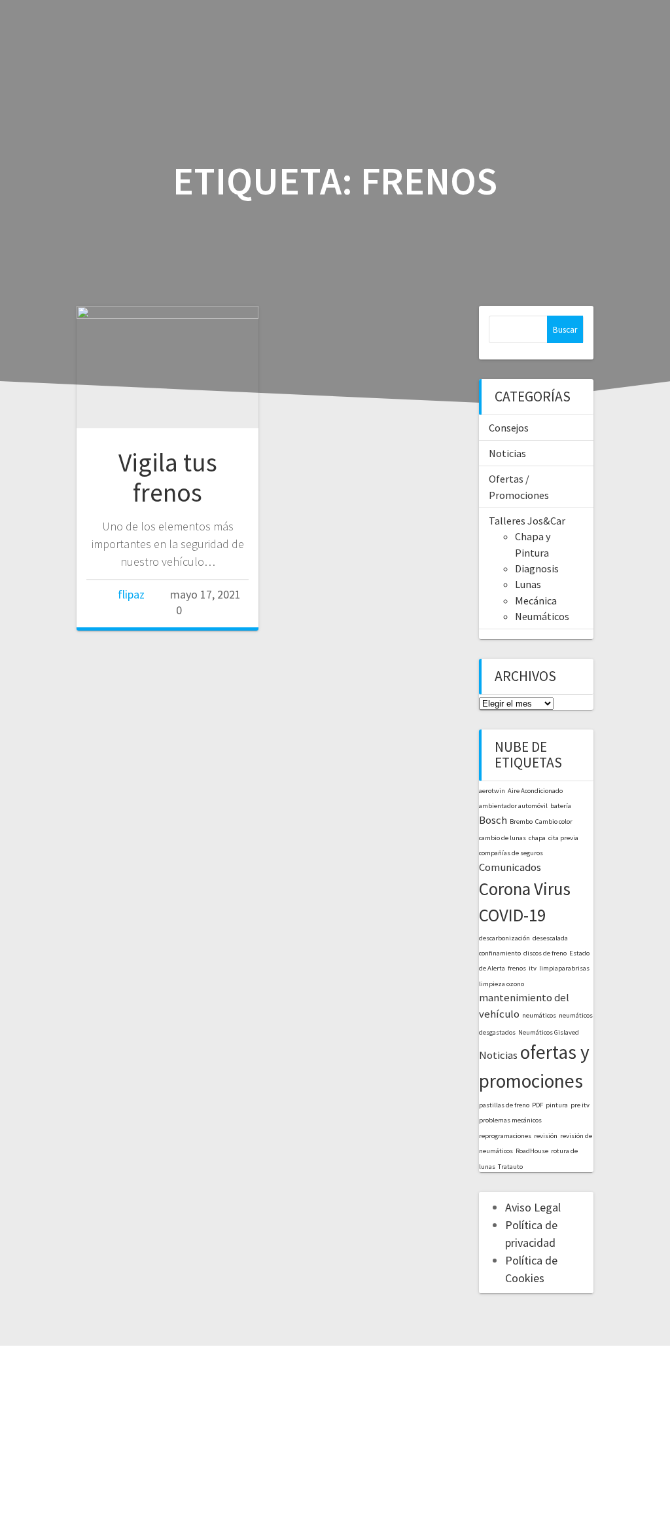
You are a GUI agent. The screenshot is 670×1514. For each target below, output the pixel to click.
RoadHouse (532, 1151)
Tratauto (510, 1166)
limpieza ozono (501, 984)
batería (560, 806)
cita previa (563, 838)
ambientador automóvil (513, 806)
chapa (537, 838)
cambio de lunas (502, 838)
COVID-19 (512, 915)
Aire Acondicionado (535, 790)
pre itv (580, 1105)
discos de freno (545, 953)
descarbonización (504, 938)
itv (533, 968)
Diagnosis (537, 568)
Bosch (493, 820)
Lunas (528, 584)
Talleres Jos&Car (527, 520)
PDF (537, 1105)
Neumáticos (542, 616)
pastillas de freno (504, 1105)
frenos (517, 968)
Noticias (507, 453)
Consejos (509, 427)
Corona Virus (525, 888)
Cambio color (554, 821)
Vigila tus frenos (167, 477)
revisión (545, 1136)
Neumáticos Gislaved (548, 1032)
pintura (557, 1105)
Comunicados (510, 867)
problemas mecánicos (510, 1120)
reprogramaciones (505, 1136)
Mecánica (536, 600)
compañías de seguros (511, 853)
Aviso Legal (533, 1207)
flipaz (131, 594)
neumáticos (539, 1015)
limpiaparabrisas (564, 968)
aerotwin (492, 790)
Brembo (521, 821)
